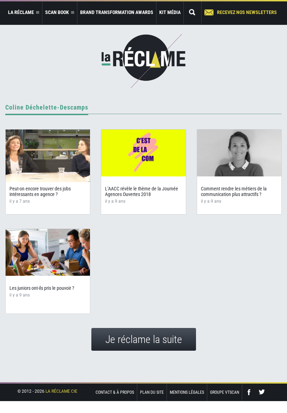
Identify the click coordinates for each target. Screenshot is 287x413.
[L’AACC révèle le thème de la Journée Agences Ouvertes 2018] (143, 153)
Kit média (170, 12)
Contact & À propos (115, 392)
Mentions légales (187, 392)
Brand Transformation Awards (116, 12)
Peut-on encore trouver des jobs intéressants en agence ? (40, 191)
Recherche (192, 12)
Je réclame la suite (143, 339)
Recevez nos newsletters (247, 12)
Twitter (262, 392)
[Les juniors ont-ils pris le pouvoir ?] (48, 252)
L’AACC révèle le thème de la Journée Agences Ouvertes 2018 (141, 191)
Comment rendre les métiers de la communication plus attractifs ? (234, 191)
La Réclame (144, 61)
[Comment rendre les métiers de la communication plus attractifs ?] (239, 153)
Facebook (250, 392)
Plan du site (152, 392)
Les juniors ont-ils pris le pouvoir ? (41, 288)
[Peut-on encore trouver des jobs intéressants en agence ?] (48, 156)
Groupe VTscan (224, 392)
